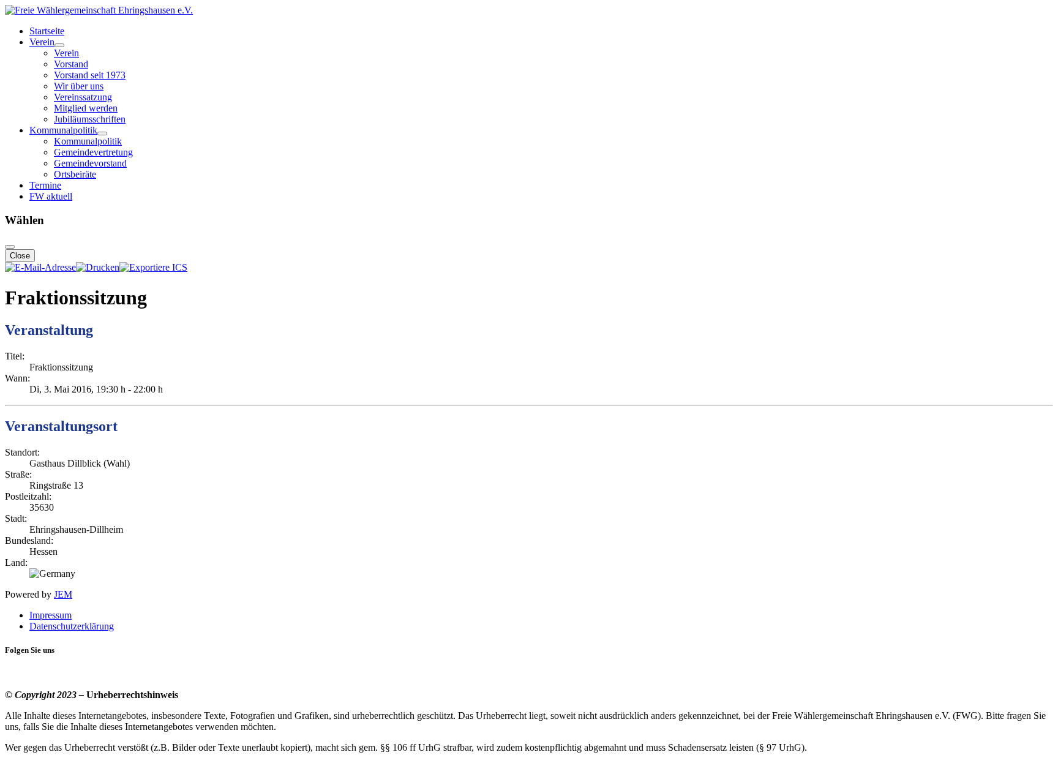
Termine (45, 185)
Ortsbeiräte (75, 174)
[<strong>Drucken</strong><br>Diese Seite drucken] (97, 267)
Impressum (50, 615)
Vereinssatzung (83, 97)
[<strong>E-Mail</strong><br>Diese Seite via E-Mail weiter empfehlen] (40, 267)
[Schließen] (10, 247)
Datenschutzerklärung (71, 626)
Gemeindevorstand (90, 163)
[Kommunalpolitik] (102, 133)
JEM (63, 594)
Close (20, 255)
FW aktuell (50, 196)
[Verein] (59, 45)
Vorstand (71, 64)
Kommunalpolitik (63, 130)
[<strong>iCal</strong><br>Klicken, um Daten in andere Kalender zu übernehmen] (153, 267)
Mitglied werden (86, 108)
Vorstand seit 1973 (90, 75)
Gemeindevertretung (93, 152)
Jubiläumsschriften (90, 119)
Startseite (46, 31)
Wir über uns (78, 86)
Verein (41, 42)
